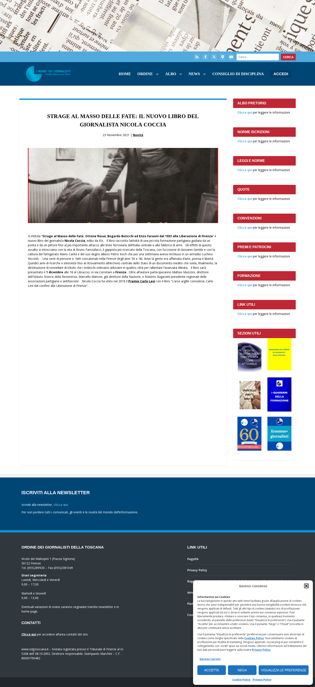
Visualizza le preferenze (283, 670)
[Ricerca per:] (258, 57)
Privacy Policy (261, 650)
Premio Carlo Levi (141, 281)
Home (125, 74)
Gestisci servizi (210, 659)
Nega (242, 670)
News (194, 74)
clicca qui (61, 505)
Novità (138, 135)
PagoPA (192, 559)
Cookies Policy (254, 638)
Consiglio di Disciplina (238, 74)
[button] (306, 586)
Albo (170, 74)
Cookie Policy (241, 679)
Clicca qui (244, 112)
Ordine (145, 74)
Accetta (211, 670)
